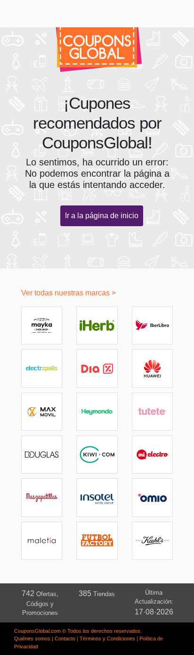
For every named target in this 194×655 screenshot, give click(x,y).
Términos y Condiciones (107, 638)
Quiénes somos (32, 638)
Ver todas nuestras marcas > (68, 293)
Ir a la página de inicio (101, 216)
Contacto (65, 638)
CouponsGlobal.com (37, 631)
